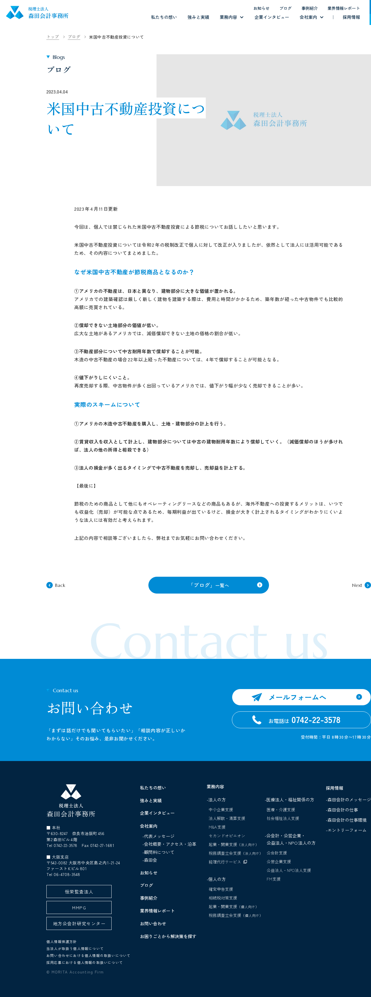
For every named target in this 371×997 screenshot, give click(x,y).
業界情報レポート (344, 8)
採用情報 (351, 17)
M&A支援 (217, 827)
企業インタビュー (271, 17)
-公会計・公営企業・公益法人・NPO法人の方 (290, 839)
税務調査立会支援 (236, 853)
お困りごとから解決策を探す (168, 936)
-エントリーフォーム (347, 830)
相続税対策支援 (223, 898)
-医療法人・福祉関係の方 (289, 799)
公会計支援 (277, 853)
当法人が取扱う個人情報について (75, 948)
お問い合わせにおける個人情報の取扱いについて (88, 955)
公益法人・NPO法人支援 (289, 870)
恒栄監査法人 (79, 891)
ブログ (285, 8)
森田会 (150, 860)
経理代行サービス (225, 862)
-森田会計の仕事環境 (347, 820)
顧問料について (159, 852)
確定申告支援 (221, 889)
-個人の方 (216, 879)
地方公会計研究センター (79, 923)
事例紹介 (309, 8)
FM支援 (274, 879)
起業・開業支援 (234, 844)
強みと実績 (198, 17)
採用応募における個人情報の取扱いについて (84, 962)
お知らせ (261, 8)
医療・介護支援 (281, 809)
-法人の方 (216, 799)
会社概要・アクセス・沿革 (170, 844)
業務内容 (228, 17)
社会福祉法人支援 (283, 818)
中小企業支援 (221, 809)
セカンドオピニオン (227, 836)
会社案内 (308, 17)
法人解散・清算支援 (227, 818)
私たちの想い (164, 17)
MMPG (79, 907)
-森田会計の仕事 (343, 810)
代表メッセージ (159, 836)
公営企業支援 (279, 861)
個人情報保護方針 (61, 941)
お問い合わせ (153, 923)
